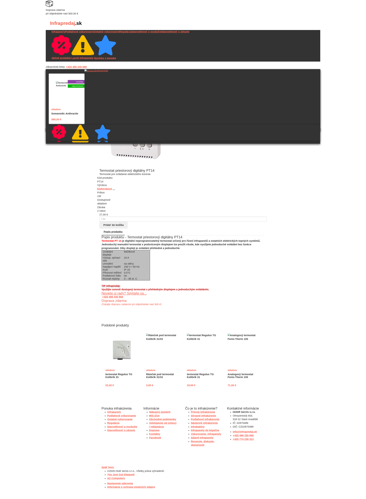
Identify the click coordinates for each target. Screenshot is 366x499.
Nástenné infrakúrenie (204, 423)
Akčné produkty (67, 138)
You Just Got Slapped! (121, 474)
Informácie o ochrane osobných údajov (131, 487)
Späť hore (108, 467)
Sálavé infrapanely (202, 437)
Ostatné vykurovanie (106, 31)
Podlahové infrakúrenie (205, 419)
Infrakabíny (198, 426)
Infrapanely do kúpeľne (205, 430)
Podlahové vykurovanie (79, 31)
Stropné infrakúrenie (203, 415)
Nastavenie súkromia (120, 483)
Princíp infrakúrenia (203, 412)
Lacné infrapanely (90, 139)
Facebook (155, 437)
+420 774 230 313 (243, 439)
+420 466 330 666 (76, 66)
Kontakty (154, 434)
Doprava (154, 430)
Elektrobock (104, 188)
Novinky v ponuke (112, 139)
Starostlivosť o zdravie (175, 31)
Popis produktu (113, 231)
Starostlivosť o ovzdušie (146, 31)
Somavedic (103, 71)
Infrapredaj (66, 23)
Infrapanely (58, 31)
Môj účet (154, 415)
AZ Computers (116, 478)
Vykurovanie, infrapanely (206, 434)
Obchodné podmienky (162, 419)
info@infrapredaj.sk (245, 431)
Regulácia (125, 31)
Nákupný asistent (159, 412)
